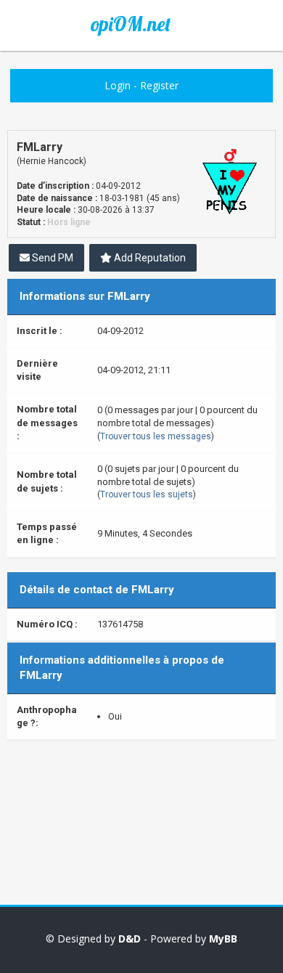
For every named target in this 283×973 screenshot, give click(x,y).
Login (117, 85)
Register (159, 85)
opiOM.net (131, 24)
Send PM (51, 258)
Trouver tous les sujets (146, 494)
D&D (129, 938)
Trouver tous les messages (155, 436)
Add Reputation (149, 258)
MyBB (223, 938)
